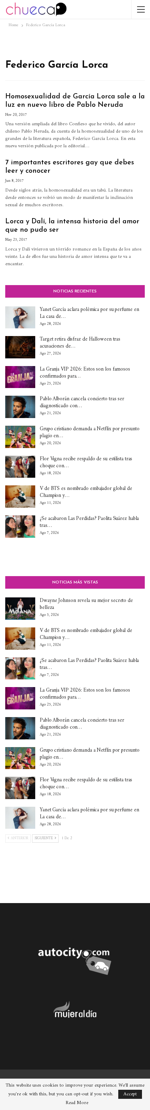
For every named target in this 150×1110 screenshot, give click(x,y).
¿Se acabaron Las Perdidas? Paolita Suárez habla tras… (89, 522)
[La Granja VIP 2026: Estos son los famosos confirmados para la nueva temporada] (20, 377)
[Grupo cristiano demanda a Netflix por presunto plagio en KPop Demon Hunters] (20, 437)
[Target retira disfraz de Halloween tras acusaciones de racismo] (20, 347)
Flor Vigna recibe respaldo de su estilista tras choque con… (86, 462)
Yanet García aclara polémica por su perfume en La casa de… (89, 313)
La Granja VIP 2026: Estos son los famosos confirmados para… (85, 373)
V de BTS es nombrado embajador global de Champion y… (86, 492)
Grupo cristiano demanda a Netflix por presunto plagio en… (89, 432)
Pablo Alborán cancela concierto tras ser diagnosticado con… (82, 402)
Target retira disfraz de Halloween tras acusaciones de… (80, 343)
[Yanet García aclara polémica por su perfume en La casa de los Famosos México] (20, 317)
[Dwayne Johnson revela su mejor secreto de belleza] (20, 608)
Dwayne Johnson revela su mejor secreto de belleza (86, 604)
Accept (130, 1094)
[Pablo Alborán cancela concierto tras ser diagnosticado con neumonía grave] (20, 407)
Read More (77, 1103)
